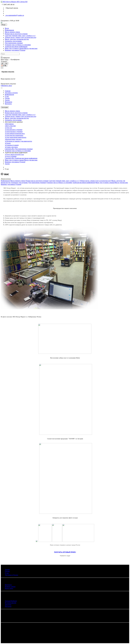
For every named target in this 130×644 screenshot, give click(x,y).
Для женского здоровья (13, 129)
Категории (5, 107)
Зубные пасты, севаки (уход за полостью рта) (20, 37)
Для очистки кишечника (14, 135)
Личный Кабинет (11, 601)
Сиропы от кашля (11, 145)
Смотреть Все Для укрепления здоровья (18, 149)
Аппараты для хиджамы (13, 41)
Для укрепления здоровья (14, 43)
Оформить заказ (6, 85)
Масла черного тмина (12, 32)
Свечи (8, 143)
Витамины (9, 124)
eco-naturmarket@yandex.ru (14, 15)
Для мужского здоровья (13, 131)
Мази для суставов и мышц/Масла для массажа (21, 48)
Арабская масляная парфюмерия (16, 46)
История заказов (10, 603)
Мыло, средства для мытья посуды (17, 39)
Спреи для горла (11, 147)
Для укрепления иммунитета (15, 137)
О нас (7, 573)
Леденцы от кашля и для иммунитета (18, 141)
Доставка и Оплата (11, 575)
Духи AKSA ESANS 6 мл (14, 154)
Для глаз (8, 128)
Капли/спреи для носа (13, 139)
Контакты (8, 585)
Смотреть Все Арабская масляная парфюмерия (21, 158)
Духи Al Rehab (10, 156)
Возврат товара (10, 586)
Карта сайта (9, 588)
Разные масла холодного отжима (16, 34)
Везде (7, 28)
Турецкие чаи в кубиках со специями (18, 45)
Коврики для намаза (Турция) (15, 50)
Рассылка (8, 606)
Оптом (7, 571)
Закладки (8, 604)
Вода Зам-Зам (10, 126)
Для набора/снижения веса (15, 133)
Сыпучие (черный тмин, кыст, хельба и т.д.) (20, 35)
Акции (7, 164)
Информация (9, 30)
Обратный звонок (11, 8)
